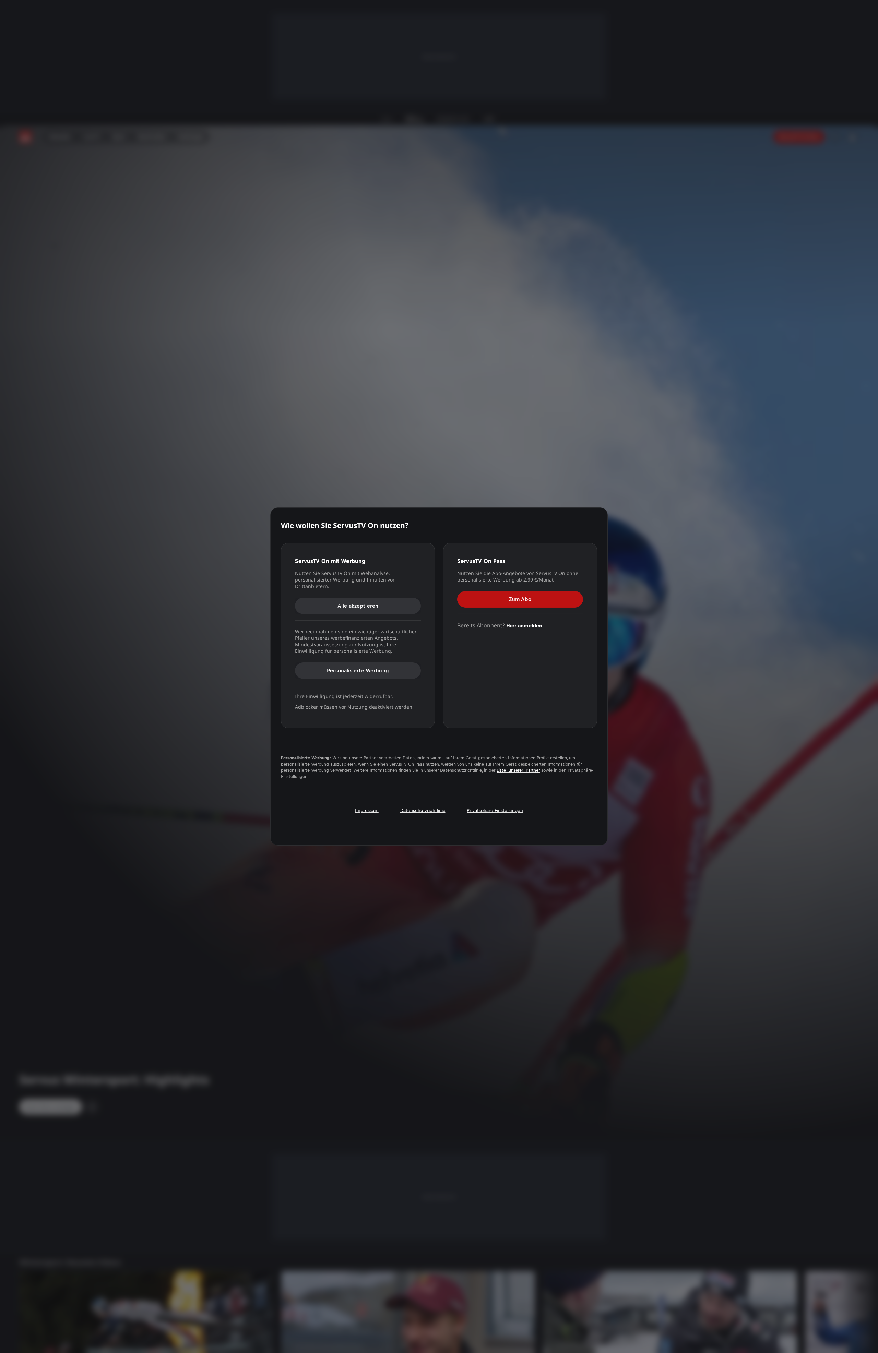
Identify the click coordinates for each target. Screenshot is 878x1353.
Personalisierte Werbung (358, 670)
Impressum (367, 810)
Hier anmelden (524, 625)
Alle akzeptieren (358, 605)
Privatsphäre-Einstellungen (495, 810)
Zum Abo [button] (520, 599)
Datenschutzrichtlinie (423, 810)
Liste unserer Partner (518, 770)
